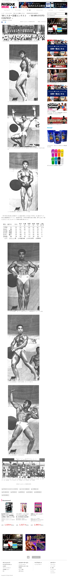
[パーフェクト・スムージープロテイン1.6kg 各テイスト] (57, 136)
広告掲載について (6, 569)
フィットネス (18, 10)
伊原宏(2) (14, 492)
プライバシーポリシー (7, 567)
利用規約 (20, 567)
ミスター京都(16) (25, 489)
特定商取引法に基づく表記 (23, 566)
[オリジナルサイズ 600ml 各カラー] (57, 156)
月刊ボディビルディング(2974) (10, 489)
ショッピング (61, 10)
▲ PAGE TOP (36, 557)
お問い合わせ (21, 571)
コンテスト (50, 10)
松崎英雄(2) (38, 492)
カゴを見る (64, 0)
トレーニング (7, 10)
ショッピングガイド (22, 564)
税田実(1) (22, 492)
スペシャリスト (40, 10)
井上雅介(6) (6, 492)
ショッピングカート (38, 564)
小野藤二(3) (35, 489)
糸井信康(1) (6, 495)
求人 (3, 571)
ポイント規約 (21, 569)
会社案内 (4, 566)
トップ (2, 13)
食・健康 (29, 10)
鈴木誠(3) (30, 492)
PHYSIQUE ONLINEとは (7, 564)
